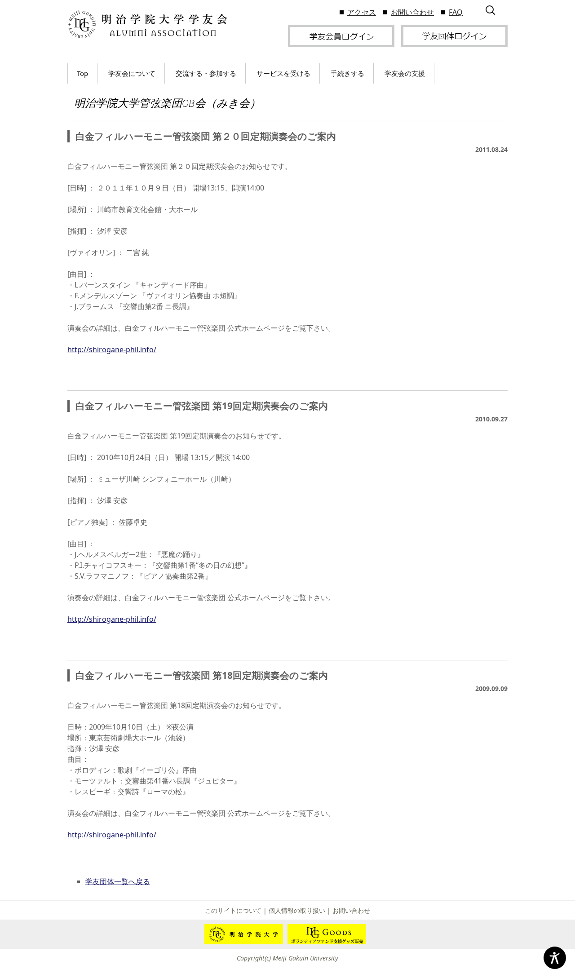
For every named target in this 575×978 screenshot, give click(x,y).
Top (82, 73)
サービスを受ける (283, 73)
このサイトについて (233, 910)
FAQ (456, 12)
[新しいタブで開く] (341, 35)
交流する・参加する (206, 73)
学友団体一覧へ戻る (117, 881)
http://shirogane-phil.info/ (111, 349)
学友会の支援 (405, 73)
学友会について (131, 73)
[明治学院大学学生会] (147, 24)
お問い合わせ (412, 12)
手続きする (347, 73)
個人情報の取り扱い (297, 910)
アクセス (361, 12)
